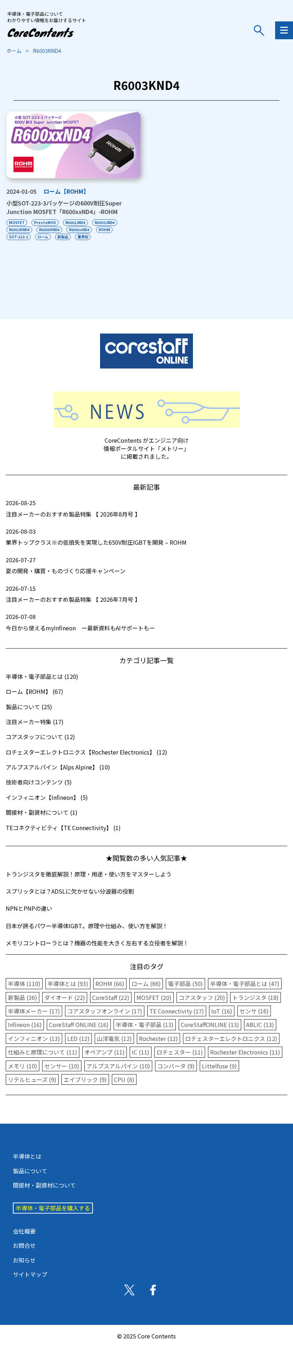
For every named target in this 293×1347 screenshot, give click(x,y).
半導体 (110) (24, 983)
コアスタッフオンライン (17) (104, 1011)
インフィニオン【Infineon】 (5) (47, 797)
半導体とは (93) (68, 983)
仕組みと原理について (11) (42, 1052)
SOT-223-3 (18, 236)
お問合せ (24, 1245)
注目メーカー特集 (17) (35, 721)
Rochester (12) (158, 1038)
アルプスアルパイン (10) (118, 1066)
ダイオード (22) (64, 997)
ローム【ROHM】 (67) (34, 691)
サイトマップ (30, 1274)
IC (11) (140, 1052)
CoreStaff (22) (110, 997)
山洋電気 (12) (114, 1038)
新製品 (63, 236)
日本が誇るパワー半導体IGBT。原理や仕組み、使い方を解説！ (87, 925)
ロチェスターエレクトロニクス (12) (231, 1038)
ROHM (104, 229)
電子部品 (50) (185, 983)
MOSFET (17, 222)
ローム (43, 236)
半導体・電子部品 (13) (145, 1024)
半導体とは (27, 1156)
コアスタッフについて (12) (40, 736)
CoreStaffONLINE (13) (210, 1024)
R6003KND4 (19, 229)
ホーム (13, 50)
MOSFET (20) (154, 997)
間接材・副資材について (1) (42, 812)
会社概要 (24, 1231)
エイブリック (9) (85, 1079)
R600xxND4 (79, 229)
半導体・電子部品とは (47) (244, 983)
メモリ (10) (22, 1066)
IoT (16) (221, 1011)
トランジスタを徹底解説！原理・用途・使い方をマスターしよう (89, 874)
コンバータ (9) (176, 1066)
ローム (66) (146, 983)
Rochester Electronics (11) (245, 1052)
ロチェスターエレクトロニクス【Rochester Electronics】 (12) (86, 752)
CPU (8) (124, 1079)
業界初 (83, 236)
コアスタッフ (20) (202, 997)
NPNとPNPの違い (29, 908)
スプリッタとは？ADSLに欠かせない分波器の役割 (70, 891)
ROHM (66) (109, 983)
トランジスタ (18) (255, 997)
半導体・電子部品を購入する (53, 1208)
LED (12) (78, 1038)
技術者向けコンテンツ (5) (39, 782)
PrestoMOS (45, 222)
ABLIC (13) (260, 1024)
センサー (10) (61, 1066)
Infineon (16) (25, 1024)
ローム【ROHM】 (66, 191)
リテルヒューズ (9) (32, 1079)
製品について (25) (29, 706)
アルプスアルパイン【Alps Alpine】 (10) (58, 767)
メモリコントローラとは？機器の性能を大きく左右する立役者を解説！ (97, 943)
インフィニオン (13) (34, 1038)
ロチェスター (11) (180, 1052)
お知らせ (24, 1260)
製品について (30, 1170)
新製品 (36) (22, 997)
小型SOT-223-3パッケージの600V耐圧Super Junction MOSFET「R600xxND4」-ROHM (64, 207)
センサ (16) (254, 1011)
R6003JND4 (105, 222)
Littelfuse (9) (219, 1066)
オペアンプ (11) (104, 1052)
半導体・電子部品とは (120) (42, 676)
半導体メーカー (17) (34, 1011)
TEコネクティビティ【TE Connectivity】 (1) (63, 827)
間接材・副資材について (44, 1185)
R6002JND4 (75, 222)
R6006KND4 (49, 229)
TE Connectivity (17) (176, 1011)
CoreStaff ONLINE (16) (79, 1024)
